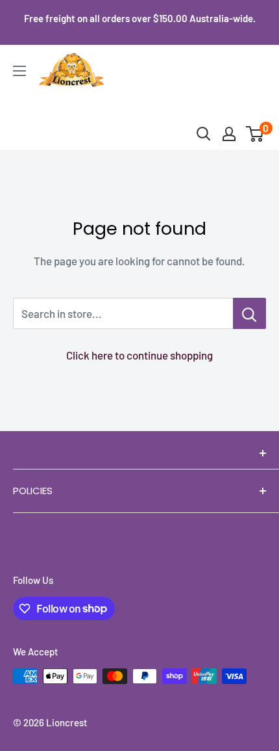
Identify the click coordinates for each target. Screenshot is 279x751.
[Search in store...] (249, 313)
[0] (255, 134)
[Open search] (204, 134)
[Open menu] (19, 71)
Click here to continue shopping (139, 355)
